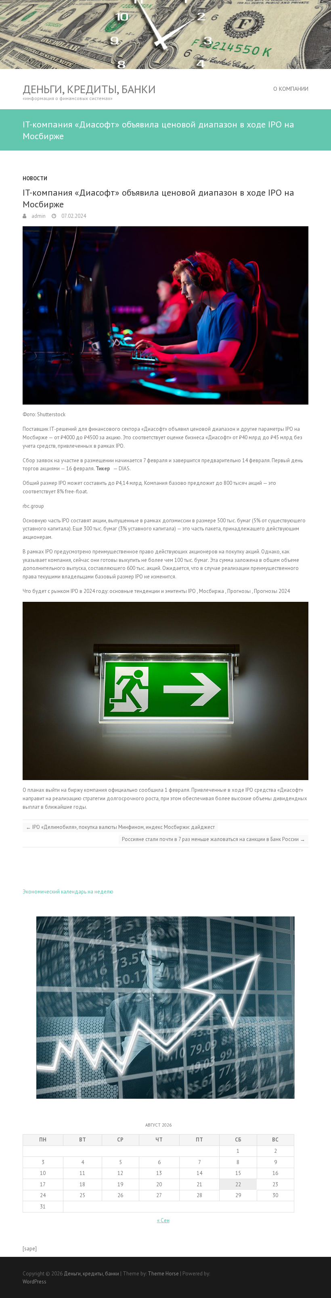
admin (38, 216)
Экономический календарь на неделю (68, 891)
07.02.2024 (73, 216)
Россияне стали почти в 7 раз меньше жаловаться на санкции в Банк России (213, 839)
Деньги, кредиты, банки (89, 89)
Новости (35, 178)
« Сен (163, 1220)
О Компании (290, 88)
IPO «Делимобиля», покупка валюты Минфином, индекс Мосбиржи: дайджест (120, 827)
